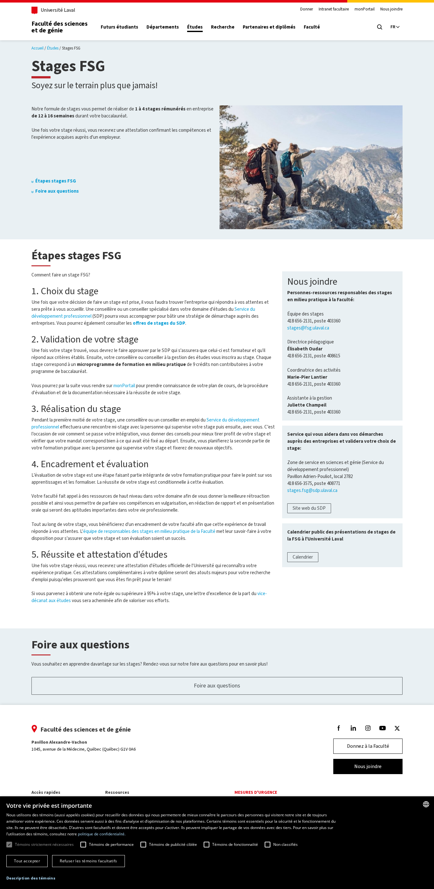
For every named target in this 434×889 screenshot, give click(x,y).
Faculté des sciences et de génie (59, 27)
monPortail (365, 9)
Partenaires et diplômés (269, 27)
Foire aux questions (57, 191)
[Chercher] (379, 27)
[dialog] (217, 842)
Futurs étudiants (119, 27)
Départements (162, 27)
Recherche (222, 27)
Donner (306, 9)
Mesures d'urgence (255, 792)
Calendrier (303, 557)
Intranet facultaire (334, 9)
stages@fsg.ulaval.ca (308, 328)
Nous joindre (391, 9)
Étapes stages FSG (55, 181)
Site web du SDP (309, 508)
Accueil (37, 48)
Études (195, 27)
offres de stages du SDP (159, 323)
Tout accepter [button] (27, 861)
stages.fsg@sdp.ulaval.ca (312, 490)
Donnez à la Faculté (368, 746)
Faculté (312, 27)
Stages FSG (71, 48)
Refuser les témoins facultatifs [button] (88, 861)
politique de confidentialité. (101, 834)
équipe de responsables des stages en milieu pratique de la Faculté (149, 531)
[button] (30, 878)
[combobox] (426, 804)
